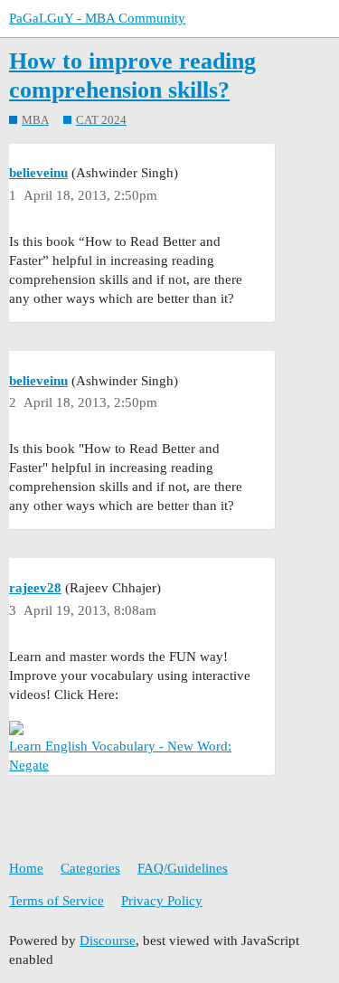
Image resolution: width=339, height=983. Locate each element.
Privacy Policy (161, 900)
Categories (90, 868)
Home (26, 868)
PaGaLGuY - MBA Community (97, 18)
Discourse (108, 940)
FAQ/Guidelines (182, 868)
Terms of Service (56, 900)
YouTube (35, 765)
